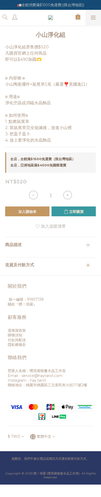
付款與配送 (17, 340)
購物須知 (15, 335)
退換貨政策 (17, 330)
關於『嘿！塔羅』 (22, 304)
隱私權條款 (17, 344)
